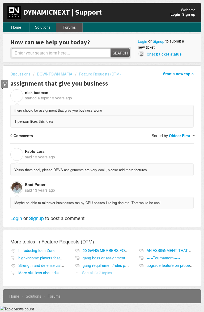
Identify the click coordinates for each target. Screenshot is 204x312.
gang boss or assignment (104, 257)
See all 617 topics (97, 272)
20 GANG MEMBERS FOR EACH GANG (117, 250)
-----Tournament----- (163, 257)
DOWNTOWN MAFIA (54, 74)
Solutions (42, 27)
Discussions (20, 74)
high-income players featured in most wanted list (59, 257)
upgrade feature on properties (172, 265)
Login (142, 41)
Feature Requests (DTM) (100, 74)
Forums (69, 27)
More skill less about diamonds (44, 272)
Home (16, 27)
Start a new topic (178, 73)
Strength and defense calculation (46, 265)
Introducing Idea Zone (37, 250)
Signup (158, 41)
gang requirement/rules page (107, 265)
